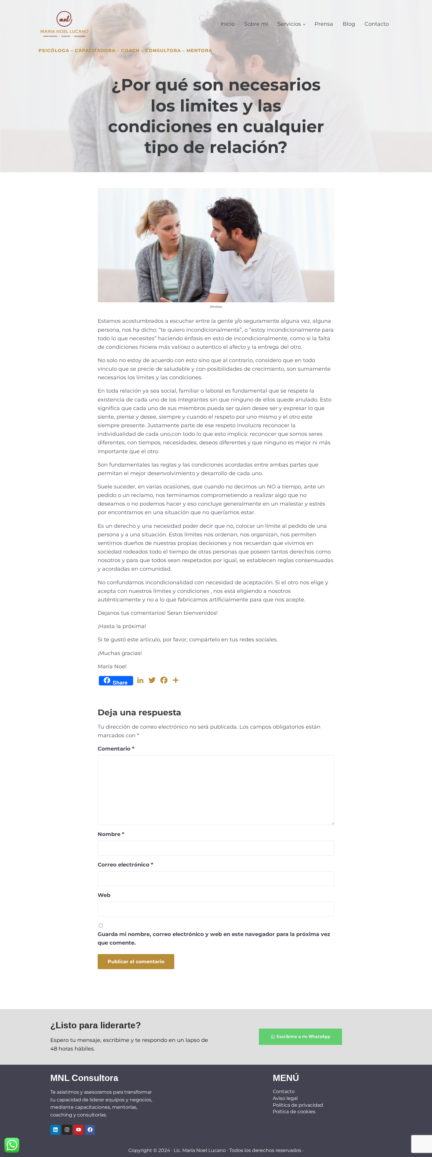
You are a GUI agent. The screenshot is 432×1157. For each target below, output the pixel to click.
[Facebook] (90, 1130)
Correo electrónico (125, 864)
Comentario (116, 748)
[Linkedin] (55, 1130)
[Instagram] (67, 1130)
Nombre (111, 834)
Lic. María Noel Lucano (200, 1150)
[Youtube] (78, 1130)
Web (104, 895)
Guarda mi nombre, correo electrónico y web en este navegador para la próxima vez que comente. (214, 938)
